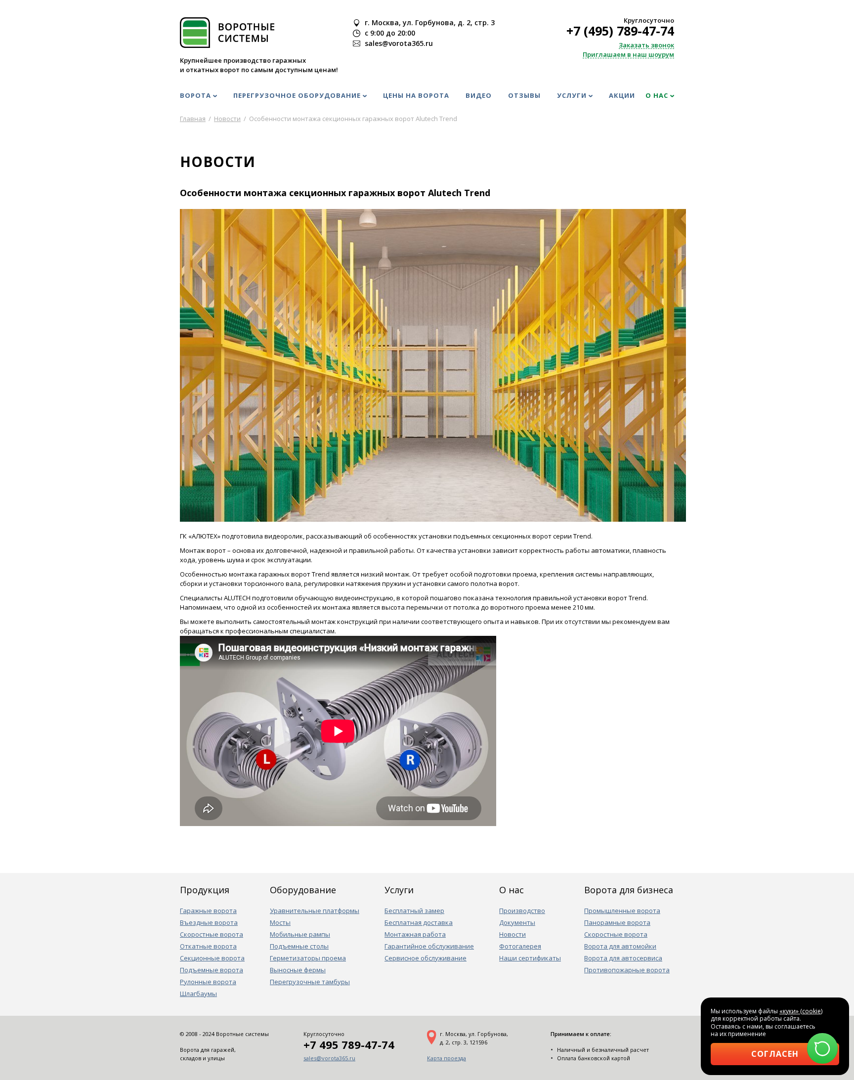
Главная (193, 118)
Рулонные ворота (208, 981)
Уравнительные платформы (314, 910)
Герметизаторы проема (308, 958)
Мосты (280, 922)
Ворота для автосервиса (623, 958)
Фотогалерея (520, 946)
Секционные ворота (212, 958)
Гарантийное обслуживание (429, 946)
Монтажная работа (415, 934)
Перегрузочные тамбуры (310, 981)
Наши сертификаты (530, 958)
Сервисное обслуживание (425, 958)
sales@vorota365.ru (329, 1058)
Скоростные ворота (211, 934)
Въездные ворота (209, 922)
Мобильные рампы (300, 934)
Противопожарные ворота (627, 969)
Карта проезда (446, 1058)
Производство (522, 910)
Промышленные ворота (622, 910)
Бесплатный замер (414, 910)
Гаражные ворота (208, 910)
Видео (479, 95)
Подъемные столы (299, 946)
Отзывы (524, 95)
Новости (512, 934)
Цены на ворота (416, 95)
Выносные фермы (298, 969)
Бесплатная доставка (418, 922)
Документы (517, 922)
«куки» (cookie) (800, 1011)
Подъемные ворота (211, 969)
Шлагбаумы (198, 993)
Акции (622, 95)
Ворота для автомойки (620, 946)
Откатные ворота (208, 946)
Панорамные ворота (617, 922)
